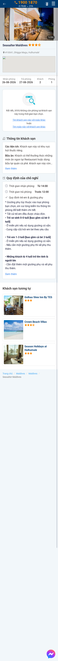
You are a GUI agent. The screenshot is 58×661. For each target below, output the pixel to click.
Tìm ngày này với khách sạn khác (29, 126)
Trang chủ (8, 373)
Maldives (20, 373)
